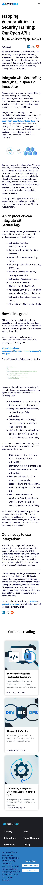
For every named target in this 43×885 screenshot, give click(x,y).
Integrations (10, 838)
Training (8, 831)
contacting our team (10, 604)
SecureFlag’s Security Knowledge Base (18, 120)
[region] (21, 866)
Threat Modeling (31, 838)
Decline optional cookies (31, 865)
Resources (9, 844)
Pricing (26, 844)
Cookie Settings (30, 861)
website (33, 601)
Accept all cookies (31, 871)
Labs (25, 831)
